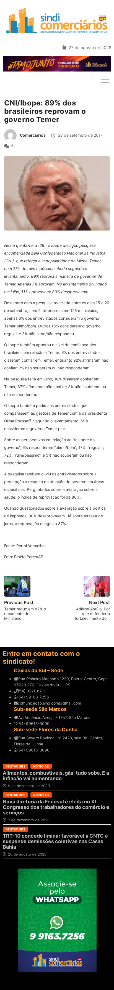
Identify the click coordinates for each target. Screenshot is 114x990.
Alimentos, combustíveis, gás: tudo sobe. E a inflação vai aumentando (56, 775)
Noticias (41, 766)
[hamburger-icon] (105, 81)
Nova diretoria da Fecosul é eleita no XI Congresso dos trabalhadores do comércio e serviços (56, 807)
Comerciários (33, 135)
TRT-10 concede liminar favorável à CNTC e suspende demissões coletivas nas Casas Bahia (55, 841)
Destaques (15, 766)
